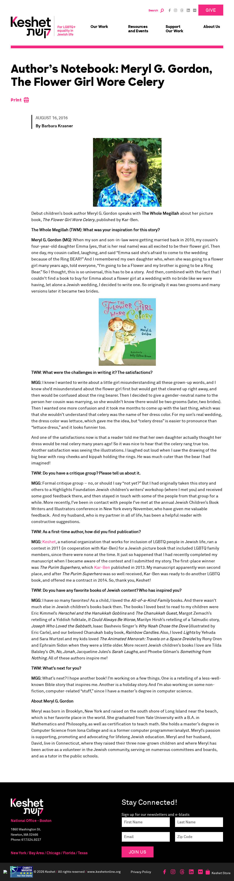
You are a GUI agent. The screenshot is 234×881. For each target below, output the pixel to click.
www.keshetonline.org (104, 871)
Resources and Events (138, 28)
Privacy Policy (141, 872)
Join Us (137, 852)
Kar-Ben (102, 568)
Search (153, 10)
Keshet (49, 542)
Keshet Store (221, 873)
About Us (211, 26)
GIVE (211, 10)
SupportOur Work (174, 28)
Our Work (99, 26)
